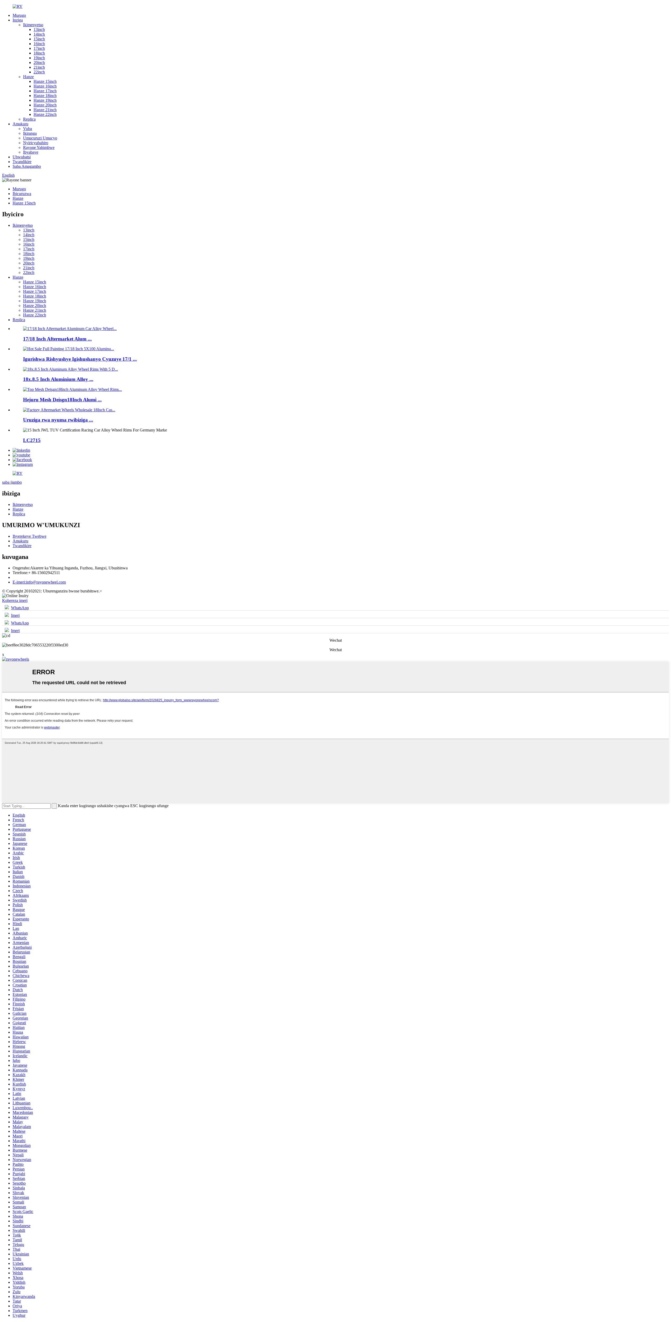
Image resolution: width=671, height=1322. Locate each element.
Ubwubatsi (22, 157)
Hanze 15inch (45, 81)
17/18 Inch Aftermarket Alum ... (57, 339)
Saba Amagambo (27, 166)
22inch (39, 72)
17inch (39, 48)
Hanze (28, 76)
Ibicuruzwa (22, 193)
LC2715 (32, 440)
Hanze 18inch (45, 95)
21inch (39, 67)
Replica (29, 119)
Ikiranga (30, 133)
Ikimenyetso (33, 25)
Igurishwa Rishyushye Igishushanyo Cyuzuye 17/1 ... (80, 359)
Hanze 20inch (45, 105)
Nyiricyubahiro (35, 143)
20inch (39, 62)
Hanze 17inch (45, 91)
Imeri (15, 615)
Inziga (18, 20)
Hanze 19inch (45, 100)
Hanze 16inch (45, 86)
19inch (39, 58)
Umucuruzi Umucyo (40, 138)
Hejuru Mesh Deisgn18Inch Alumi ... (62, 399)
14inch (39, 34)
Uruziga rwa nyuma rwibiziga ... (58, 420)
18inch (39, 53)
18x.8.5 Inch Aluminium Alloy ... (58, 379)
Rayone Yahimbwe (39, 147)
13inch (39, 29)
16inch (39, 43)
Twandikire (22, 161)
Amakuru (20, 124)
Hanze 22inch (45, 114)
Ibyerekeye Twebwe (29, 536)
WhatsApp (20, 608)
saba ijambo (12, 482)
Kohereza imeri (15, 600)
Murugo (19, 15)
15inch (39, 39)
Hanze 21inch (45, 109)
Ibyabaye (30, 152)
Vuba (27, 128)
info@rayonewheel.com (39, 582)
